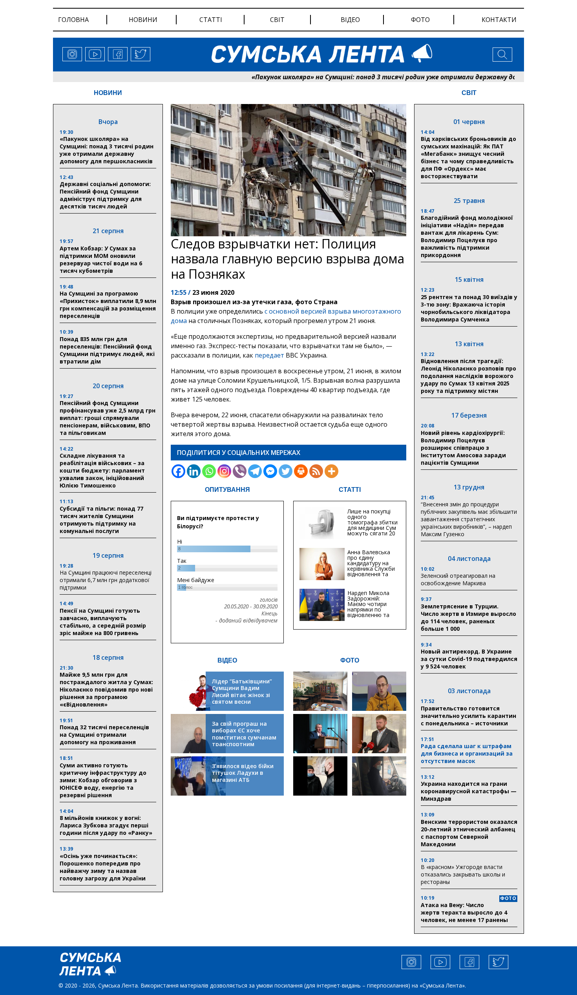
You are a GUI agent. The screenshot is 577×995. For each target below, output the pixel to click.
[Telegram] (255, 471)
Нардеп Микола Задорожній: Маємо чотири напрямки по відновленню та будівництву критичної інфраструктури (368, 612)
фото (420, 19)
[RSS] (316, 471)
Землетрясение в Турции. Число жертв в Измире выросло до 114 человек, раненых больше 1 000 (468, 617)
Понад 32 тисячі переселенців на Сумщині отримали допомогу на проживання (104, 734)
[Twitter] (285, 471)
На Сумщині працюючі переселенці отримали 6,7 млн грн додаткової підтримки (106, 580)
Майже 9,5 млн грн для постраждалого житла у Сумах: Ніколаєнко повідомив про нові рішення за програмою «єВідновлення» (106, 689)
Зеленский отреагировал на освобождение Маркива (458, 579)
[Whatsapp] (209, 471)
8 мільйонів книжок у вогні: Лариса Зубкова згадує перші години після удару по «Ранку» (107, 825)
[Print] (301, 471)
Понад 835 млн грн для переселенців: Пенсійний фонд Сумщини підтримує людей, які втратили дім (107, 350)
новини (143, 19)
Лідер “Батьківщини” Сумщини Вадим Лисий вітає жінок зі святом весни (242, 691)
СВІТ (469, 92)
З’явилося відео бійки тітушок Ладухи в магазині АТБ (243, 772)
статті (210, 19)
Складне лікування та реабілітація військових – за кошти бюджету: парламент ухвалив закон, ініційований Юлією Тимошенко (102, 470)
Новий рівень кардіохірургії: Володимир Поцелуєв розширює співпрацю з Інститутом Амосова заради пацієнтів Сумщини (463, 447)
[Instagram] (224, 471)
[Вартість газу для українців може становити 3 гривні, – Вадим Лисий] (379, 733)
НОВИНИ (108, 92)
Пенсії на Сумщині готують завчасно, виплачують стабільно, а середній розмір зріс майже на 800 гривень (103, 622)
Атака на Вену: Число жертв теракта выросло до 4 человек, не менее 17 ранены (464, 912)
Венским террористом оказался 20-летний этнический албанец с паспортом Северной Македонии (469, 833)
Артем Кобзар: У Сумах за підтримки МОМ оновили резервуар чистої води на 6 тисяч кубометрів (101, 259)
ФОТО (349, 660)
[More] (331, 471)
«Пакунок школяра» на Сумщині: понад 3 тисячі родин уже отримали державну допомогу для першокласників (397, 77)
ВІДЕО (227, 660)
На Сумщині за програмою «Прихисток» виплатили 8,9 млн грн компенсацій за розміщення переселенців (108, 304)
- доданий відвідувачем (246, 620)
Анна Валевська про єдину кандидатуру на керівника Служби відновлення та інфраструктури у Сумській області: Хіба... (371, 571)
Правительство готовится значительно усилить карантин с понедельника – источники (468, 716)
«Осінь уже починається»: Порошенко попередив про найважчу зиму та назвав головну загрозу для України (103, 867)
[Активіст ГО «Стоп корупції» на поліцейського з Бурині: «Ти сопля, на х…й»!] (320, 776)
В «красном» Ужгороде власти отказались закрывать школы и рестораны (463, 874)
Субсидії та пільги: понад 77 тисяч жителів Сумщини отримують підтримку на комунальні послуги (101, 520)
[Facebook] (178, 471)
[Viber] (240, 471)
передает (269, 355)
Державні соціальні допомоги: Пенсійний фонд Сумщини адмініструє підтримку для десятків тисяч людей (105, 195)
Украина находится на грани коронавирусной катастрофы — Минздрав (469, 791)
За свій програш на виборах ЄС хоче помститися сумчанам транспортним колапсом (244, 737)
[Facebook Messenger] (270, 471)
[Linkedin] (194, 471)
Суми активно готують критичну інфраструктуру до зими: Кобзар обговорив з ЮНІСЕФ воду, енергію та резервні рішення (103, 780)
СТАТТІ (350, 489)
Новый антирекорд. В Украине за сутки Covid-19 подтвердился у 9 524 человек (469, 659)
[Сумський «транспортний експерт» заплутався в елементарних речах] (379, 691)
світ (277, 19)
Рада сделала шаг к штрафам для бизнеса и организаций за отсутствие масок (467, 753)
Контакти (499, 19)
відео (350, 19)
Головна (73, 19)
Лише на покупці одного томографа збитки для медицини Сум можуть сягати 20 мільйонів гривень (372, 525)
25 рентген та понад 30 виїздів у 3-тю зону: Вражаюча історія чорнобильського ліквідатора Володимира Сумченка (469, 308)
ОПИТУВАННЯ (227, 489)
